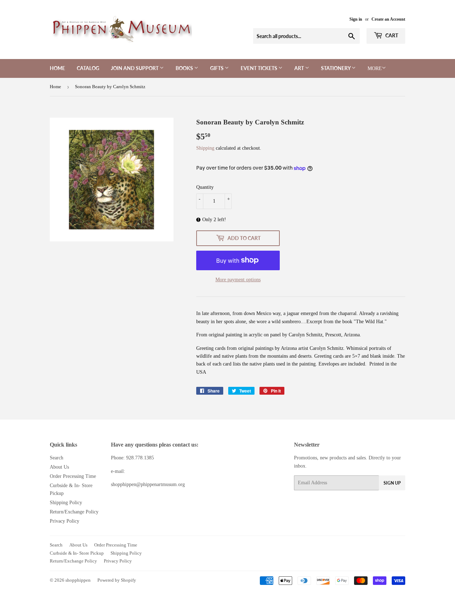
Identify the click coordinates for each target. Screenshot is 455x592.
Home (57, 68)
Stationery (336, 68)
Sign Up (392, 483)
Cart (391, 35)
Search (56, 457)
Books (185, 68)
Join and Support (135, 68)
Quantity (205, 187)
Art (299, 68)
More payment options (238, 279)
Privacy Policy (64, 521)
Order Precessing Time (73, 476)
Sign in (355, 19)
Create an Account (388, 19)
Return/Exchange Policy (74, 511)
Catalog (88, 68)
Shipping (205, 148)
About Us (59, 467)
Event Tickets (259, 68)
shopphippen (78, 580)
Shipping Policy (66, 502)
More (375, 68)
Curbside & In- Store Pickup (77, 553)
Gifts (217, 68)
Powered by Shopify (116, 580)
